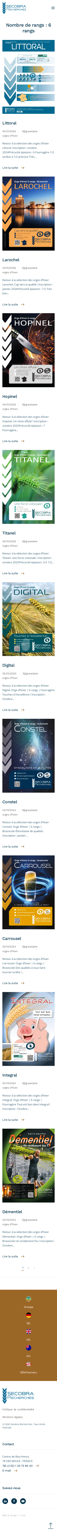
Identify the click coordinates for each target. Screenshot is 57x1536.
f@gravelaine (30, 131)
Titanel (9, 533)
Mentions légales (12, 1417)
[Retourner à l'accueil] (14, 8)
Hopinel (9, 396)
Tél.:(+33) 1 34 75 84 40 (17, 1465)
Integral (9, 1075)
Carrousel (11, 938)
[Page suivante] (34, 1268)
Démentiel (12, 1211)
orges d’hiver (10, 135)
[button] (53, 8)
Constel (9, 801)
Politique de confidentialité (18, 1409)
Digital (8, 665)
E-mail (6, 1470)
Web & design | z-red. (14, 1515)
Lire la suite (10, 167)
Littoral (9, 123)
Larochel (10, 259)
